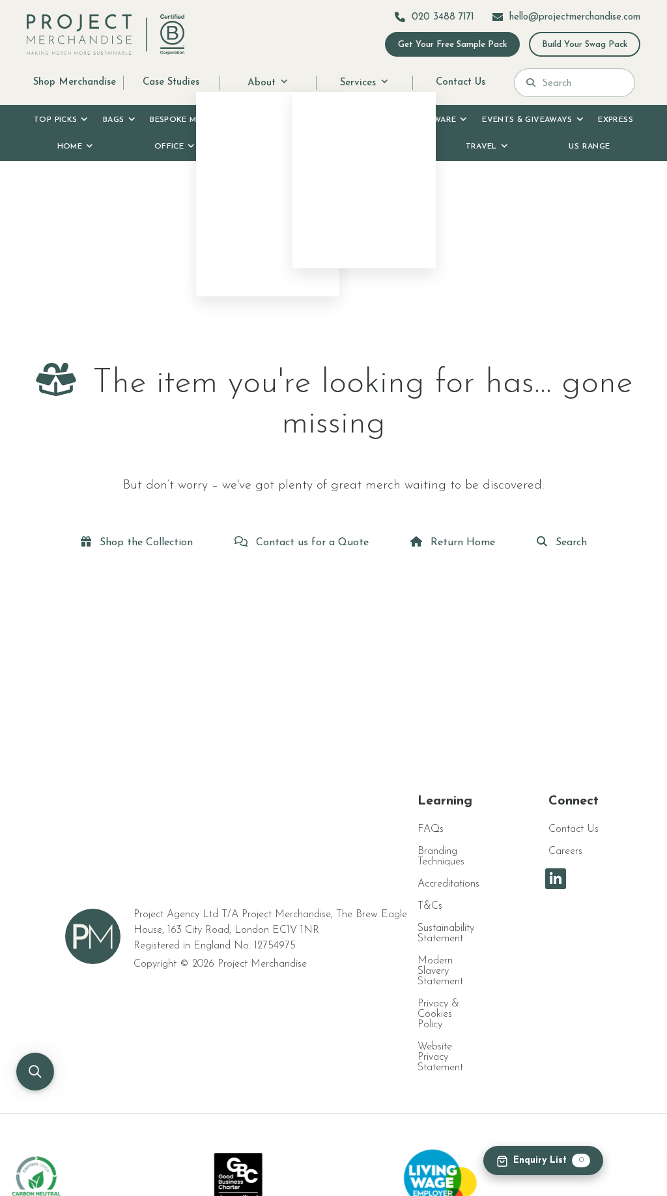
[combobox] (582, 83)
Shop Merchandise (74, 82)
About (262, 82)
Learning (445, 801)
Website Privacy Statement (440, 1057)
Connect (573, 801)
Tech (382, 146)
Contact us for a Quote (311, 542)
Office (169, 146)
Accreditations (448, 884)
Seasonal (278, 146)
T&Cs (430, 906)
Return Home (461, 542)
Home (69, 146)
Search (569, 542)
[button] (35, 1071)
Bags (113, 120)
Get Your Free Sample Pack (452, 44)
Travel (481, 146)
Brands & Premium (273, 120)
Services (358, 82)
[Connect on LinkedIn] (555, 878)
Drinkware (432, 120)
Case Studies (171, 82)
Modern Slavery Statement (440, 971)
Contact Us (460, 82)
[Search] (530, 82)
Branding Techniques (441, 856)
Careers (565, 851)
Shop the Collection (144, 542)
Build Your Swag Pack (584, 44)
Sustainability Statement (446, 933)
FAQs (431, 829)
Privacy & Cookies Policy (438, 1014)
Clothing (360, 120)
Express (615, 120)
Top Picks (55, 120)
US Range (589, 146)
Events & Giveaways (527, 120)
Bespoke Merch (184, 120)
